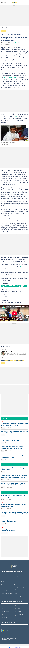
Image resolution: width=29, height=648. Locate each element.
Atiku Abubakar (10, 77)
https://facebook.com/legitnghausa (14, 286)
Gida (2, 28)
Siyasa (2, 442)
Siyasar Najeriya (18, 360)
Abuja (7, 69)
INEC (16, 116)
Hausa (22, 267)
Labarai (7, 28)
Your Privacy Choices (16, 647)
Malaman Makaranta (7, 360)
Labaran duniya (4, 532)
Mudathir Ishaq (18, 42)
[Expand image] (27, 126)
